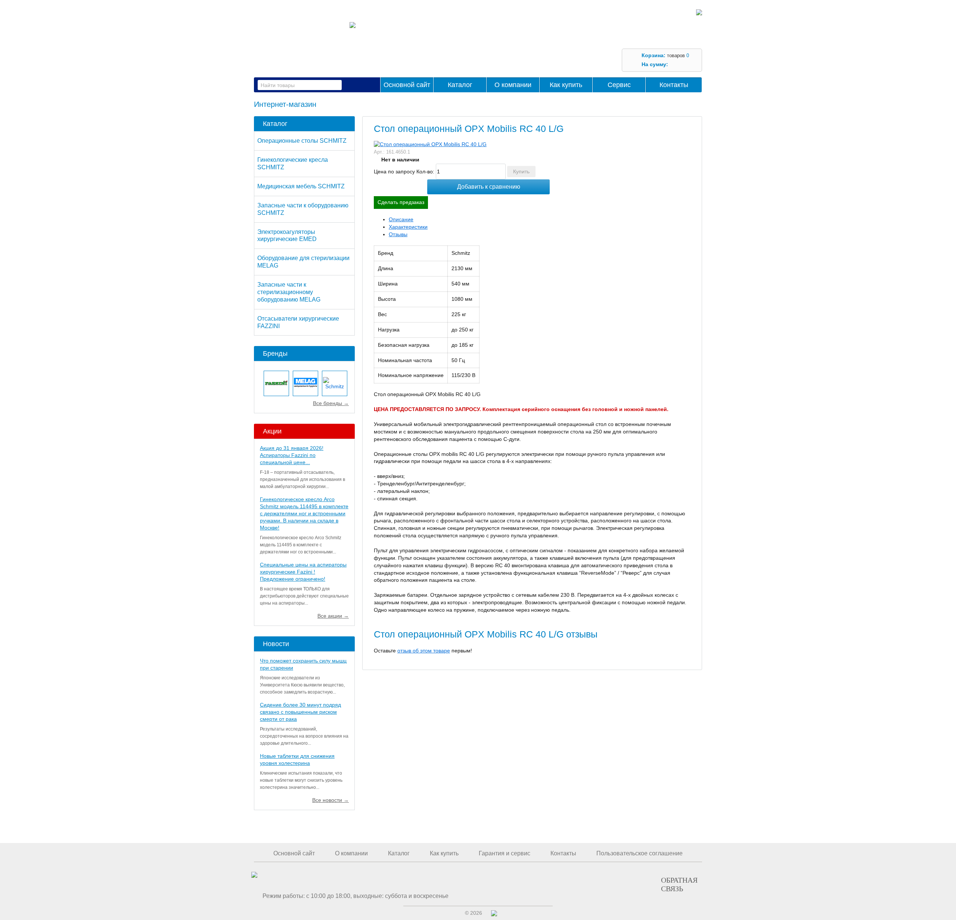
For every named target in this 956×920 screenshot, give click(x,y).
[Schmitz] (334, 383)
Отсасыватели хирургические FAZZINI (298, 322)
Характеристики (408, 227)
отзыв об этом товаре (423, 651)
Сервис (619, 85)
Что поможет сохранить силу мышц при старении (303, 664)
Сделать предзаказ (401, 202)
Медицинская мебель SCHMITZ (301, 186)
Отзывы (398, 234)
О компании (512, 85)
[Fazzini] (276, 383)
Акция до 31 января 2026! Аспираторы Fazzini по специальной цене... (291, 455)
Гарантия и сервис (504, 853)
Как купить (566, 85)
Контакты (673, 85)
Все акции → (333, 616)
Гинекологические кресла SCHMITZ (292, 163)
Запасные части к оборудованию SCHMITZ (302, 209)
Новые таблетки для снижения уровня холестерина (297, 759)
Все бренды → (331, 403)
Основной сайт (407, 85)
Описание (401, 219)
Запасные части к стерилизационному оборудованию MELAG (288, 292)
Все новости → (330, 800)
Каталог (460, 85)
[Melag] (305, 383)
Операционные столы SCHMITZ (302, 141)
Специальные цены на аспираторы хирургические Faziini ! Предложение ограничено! (303, 572)
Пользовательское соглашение (639, 853)
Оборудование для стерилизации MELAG (303, 262)
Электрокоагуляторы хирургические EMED (287, 236)
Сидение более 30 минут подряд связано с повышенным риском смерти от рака (300, 712)
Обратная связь (679, 884)
